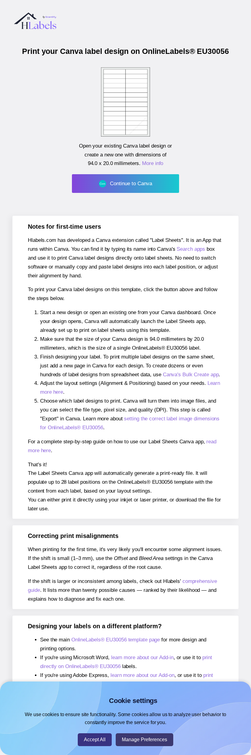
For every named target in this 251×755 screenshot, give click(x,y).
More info (152, 163)
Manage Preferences (144, 739)
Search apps (191, 249)
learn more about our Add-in (142, 657)
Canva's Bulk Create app (191, 375)
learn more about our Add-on (142, 675)
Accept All (95, 739)
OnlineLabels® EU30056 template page (115, 640)
